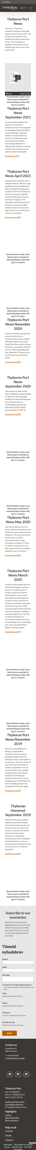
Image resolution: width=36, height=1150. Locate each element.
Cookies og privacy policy (14, 1102)
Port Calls (28, 1147)
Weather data (17, 1147)
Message (6, 975)
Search (24, 8)
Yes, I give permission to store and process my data (19, 988)
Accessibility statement (14, 1104)
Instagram (9, 1140)
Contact (8, 1115)
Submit (9, 1033)
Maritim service (8, 1022)
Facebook (9, 1131)
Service (7, 1147)
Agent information (12, 1118)
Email (4, 967)
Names (5, 959)
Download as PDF (12, 156)
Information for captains (23, 1145)
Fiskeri (5, 1003)
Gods (4, 993)
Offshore (6, 1013)
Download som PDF (13, 217)
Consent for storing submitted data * (17, 985)
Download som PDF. (13, 414)
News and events (11, 1120)
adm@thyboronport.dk (16, 1058)
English (7, 2)
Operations (8, 1145)
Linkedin (8, 1135)
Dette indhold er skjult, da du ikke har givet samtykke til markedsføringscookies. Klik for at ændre (18, 101)
